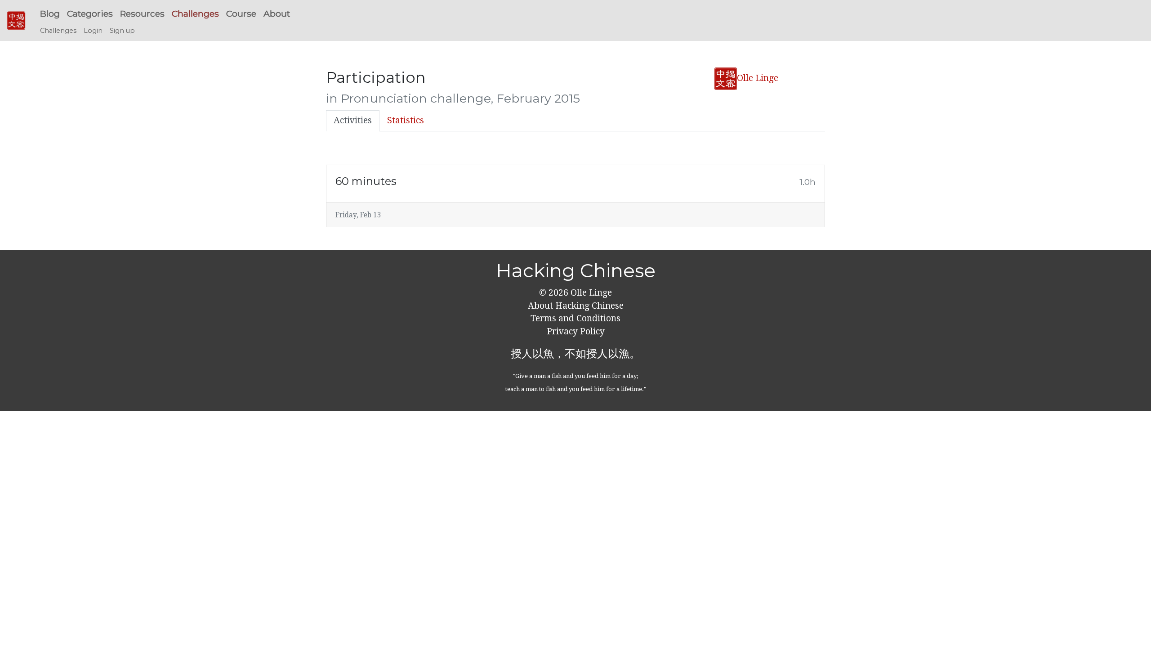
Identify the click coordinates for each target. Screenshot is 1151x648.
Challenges (195, 13)
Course (241, 13)
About (276, 13)
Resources (142, 13)
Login (93, 31)
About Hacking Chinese (576, 306)
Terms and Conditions (575, 318)
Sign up (122, 31)
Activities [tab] (353, 120)
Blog (50, 13)
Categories (90, 13)
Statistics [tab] (405, 120)
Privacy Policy (576, 331)
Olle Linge (757, 78)
